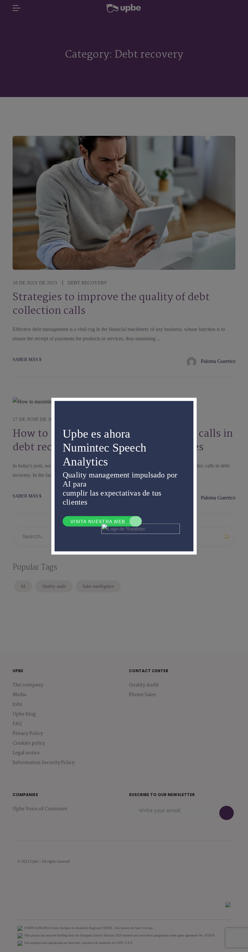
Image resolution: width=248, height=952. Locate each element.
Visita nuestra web (97, 521)
